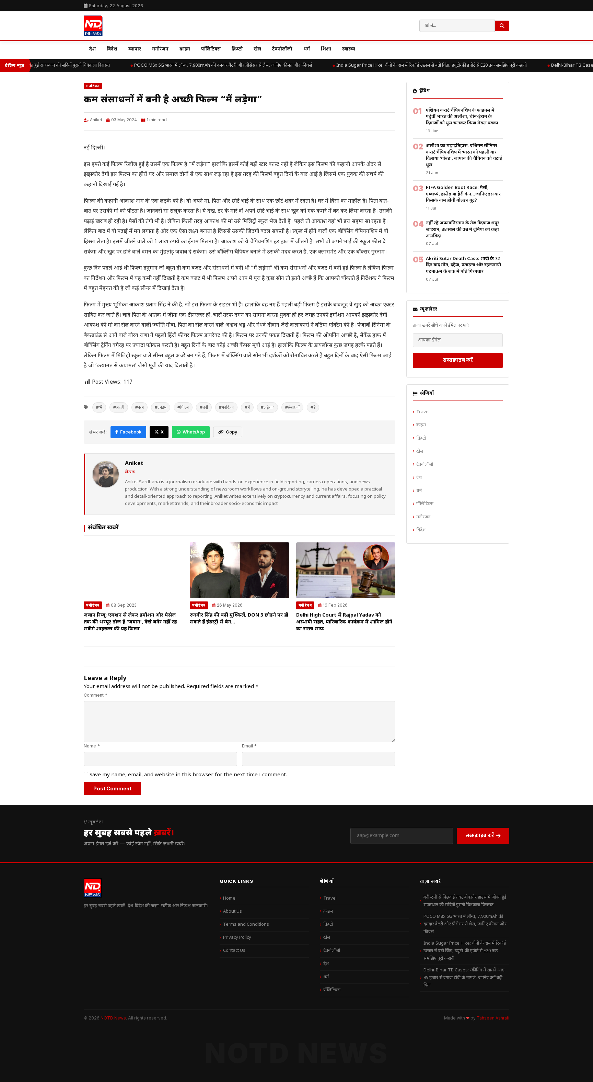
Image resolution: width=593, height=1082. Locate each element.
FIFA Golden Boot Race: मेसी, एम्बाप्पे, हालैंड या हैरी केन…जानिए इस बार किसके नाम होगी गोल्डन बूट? (463, 194)
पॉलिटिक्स (211, 49)
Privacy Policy (237, 937)
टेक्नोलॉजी (282, 49)
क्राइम (184, 49)
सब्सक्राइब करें (458, 360)
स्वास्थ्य (348, 49)
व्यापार (134, 49)
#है (313, 407)
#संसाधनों (292, 407)
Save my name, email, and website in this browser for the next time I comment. (188, 774)
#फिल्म (183, 407)
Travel (423, 412)
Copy (231, 432)
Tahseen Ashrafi (493, 1018)
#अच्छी (118, 407)
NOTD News (113, 1018)
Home (229, 898)
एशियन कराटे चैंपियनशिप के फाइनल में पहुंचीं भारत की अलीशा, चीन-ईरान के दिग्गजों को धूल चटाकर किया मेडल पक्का (462, 117)
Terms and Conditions (246, 924)
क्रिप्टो (237, 49)
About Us (232, 911)
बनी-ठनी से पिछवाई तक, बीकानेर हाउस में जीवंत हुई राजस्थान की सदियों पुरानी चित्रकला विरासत (465, 901)
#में (247, 407)
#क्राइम (160, 407)
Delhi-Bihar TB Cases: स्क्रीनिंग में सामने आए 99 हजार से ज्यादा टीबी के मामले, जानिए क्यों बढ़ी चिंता (463, 978)
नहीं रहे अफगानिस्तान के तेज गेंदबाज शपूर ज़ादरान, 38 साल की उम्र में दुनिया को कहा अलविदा (462, 229)
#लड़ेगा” (267, 407)
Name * (92, 745)
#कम (139, 407)
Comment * (95, 695)
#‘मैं (99, 407)
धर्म (306, 49)
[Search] (502, 26)
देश (92, 49)
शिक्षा (326, 49)
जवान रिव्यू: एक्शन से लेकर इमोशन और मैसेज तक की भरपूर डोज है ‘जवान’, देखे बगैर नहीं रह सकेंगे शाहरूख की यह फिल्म (130, 622)
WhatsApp (194, 432)
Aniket (96, 119)
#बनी (204, 407)
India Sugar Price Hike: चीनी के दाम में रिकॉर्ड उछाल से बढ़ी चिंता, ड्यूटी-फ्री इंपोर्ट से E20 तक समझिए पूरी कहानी (423, 65)
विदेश (112, 49)
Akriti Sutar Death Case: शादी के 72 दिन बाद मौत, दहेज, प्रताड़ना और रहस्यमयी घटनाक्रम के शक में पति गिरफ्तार (463, 265)
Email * (249, 745)
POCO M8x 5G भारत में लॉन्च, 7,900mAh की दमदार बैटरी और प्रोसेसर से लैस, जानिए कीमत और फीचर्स (214, 65)
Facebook (130, 432)
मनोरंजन (160, 49)
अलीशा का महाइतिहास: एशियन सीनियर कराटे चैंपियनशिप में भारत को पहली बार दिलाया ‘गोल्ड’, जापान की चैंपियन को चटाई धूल (464, 155)
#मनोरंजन (226, 407)
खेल (257, 49)
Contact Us (234, 951)
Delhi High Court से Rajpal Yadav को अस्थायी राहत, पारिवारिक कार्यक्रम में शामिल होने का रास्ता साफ (344, 622)
